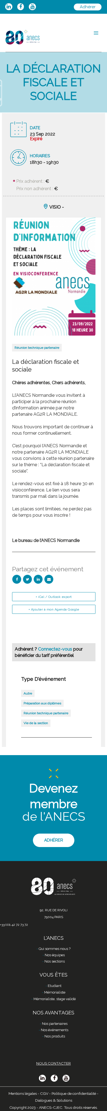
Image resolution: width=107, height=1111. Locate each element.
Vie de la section (36, 723)
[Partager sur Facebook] (16, 579)
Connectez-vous (55, 649)
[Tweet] (27, 579)
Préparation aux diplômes (42, 703)
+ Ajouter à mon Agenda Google (54, 609)
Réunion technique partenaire (37, 348)
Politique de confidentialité (74, 1093)
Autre (28, 693)
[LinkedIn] (38, 579)
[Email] (49, 579)
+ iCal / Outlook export (54, 597)
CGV (44, 1093)
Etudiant (54, 986)
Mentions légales (23, 1093)
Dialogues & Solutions (53, 1100)
